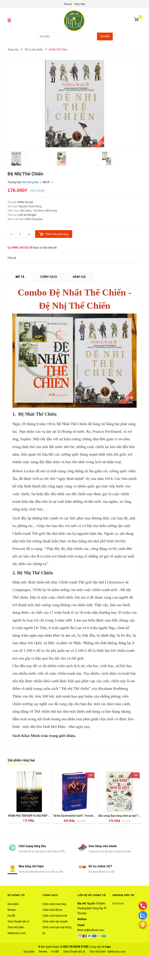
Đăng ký (68, 4)
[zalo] (143, 915)
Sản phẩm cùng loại (21, 760)
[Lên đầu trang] (143, 934)
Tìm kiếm (105, 36)
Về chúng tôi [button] (16, 895)
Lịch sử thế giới (27, 214)
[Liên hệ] (143, 924)
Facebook (118, 903)
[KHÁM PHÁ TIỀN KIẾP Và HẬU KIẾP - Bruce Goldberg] (29, 791)
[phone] (143, 905)
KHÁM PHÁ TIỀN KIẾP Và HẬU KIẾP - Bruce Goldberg (38, 815)
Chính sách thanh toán (54, 915)
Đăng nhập (79, 4)
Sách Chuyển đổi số (18, 921)
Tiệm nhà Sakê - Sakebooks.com (107, 951)
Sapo (108, 946)
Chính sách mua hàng (54, 904)
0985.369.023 (20, 247)
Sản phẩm (13, 904)
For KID (11, 915)
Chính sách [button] (50, 895)
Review (12, 909)
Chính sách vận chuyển (55, 921)
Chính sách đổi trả (52, 909)
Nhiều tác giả (25, 202)
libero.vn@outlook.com (90, 930)
